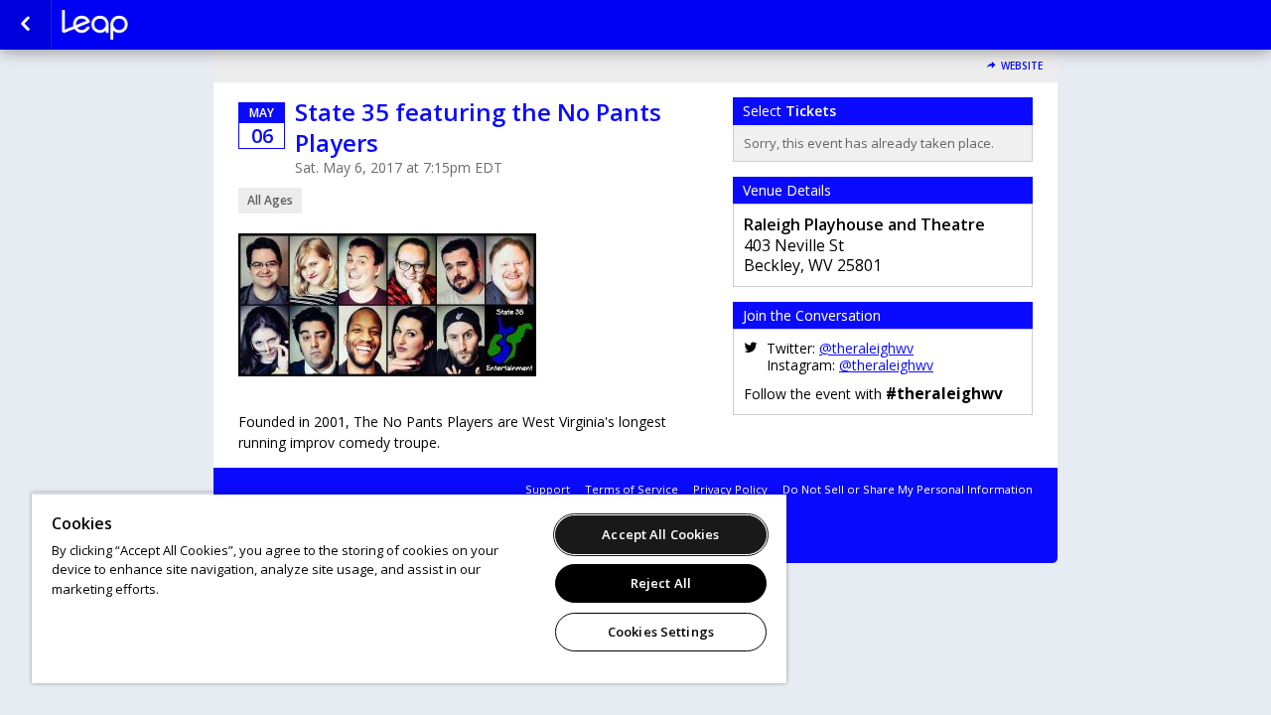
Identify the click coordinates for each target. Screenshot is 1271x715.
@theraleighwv (866, 348)
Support (547, 489)
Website (1022, 66)
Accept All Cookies (660, 534)
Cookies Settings (661, 632)
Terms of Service (631, 489)
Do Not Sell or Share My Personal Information (907, 489)
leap (161, 25)
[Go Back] (25, 25)
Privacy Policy (730, 489)
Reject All (661, 583)
